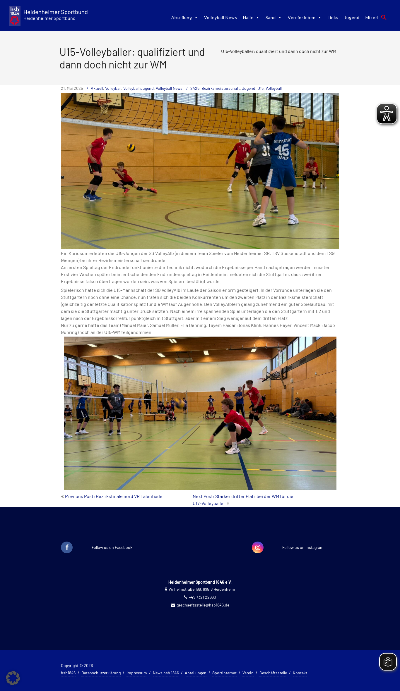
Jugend (352, 17)
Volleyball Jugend (138, 88)
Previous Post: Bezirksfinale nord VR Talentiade (114, 496)
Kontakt (300, 672)
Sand (271, 17)
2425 (194, 88)
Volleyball (113, 88)
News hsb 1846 (166, 672)
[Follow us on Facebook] (67, 548)
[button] (384, 17)
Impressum (137, 672)
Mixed (371, 17)
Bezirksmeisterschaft (220, 88)
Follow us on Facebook (112, 547)
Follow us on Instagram (303, 547)
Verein (248, 672)
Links (333, 17)
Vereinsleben (302, 17)
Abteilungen (195, 672)
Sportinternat (224, 672)
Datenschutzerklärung (101, 672)
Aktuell (97, 88)
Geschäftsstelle (273, 672)
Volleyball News (220, 17)
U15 (260, 88)
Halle (248, 17)
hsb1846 (68, 672)
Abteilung (181, 17)
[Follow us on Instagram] (258, 548)
